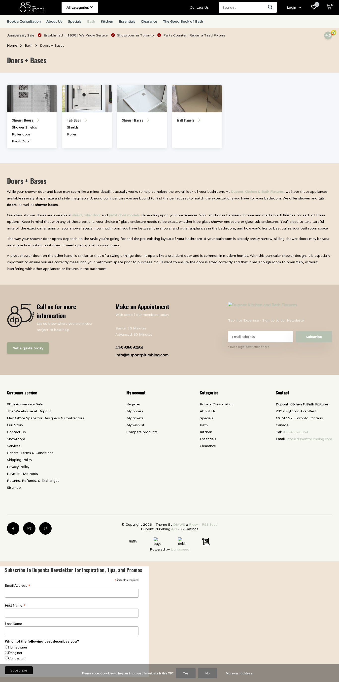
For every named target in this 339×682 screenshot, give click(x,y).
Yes (185, 673)
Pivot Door (21, 141)
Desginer (15, 653)
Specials (74, 21)
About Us (54, 21)
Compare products (142, 432)
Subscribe (314, 336)
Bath (91, 21)
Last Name (13, 624)
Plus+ (193, 524)
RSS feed (210, 524)
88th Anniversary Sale (25, 404)
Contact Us (199, 7)
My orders (134, 411)
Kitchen (107, 21)
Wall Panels (185, 120)
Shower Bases (132, 120)
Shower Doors (22, 120)
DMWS (179, 524)
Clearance (149, 21)
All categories (78, 7)
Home (12, 45)
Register (133, 404)
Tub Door (74, 120)
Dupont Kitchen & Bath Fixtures (257, 191)
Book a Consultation (24, 21)
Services (13, 446)
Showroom (16, 439)
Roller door (21, 134)
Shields (73, 127)
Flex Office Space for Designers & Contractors (45, 418)
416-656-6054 (129, 347)
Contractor (16, 658)
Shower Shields (24, 127)
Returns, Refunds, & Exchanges (33, 480)
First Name (15, 605)
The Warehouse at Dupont (29, 411)
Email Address (17, 585)
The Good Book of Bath (183, 21)
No (207, 673)
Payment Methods (22, 473)
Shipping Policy (19, 459)
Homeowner (17, 647)
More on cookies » (239, 673)
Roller (71, 134)
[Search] (270, 7)
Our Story (15, 425)
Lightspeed (180, 549)
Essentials (127, 21)
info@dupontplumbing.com (142, 354)
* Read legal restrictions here (248, 347)
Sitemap (14, 487)
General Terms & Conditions (30, 453)
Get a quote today (28, 348)
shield (77, 215)
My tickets (134, 418)
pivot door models (124, 215)
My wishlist (135, 425)
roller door (92, 215)
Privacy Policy (18, 466)
